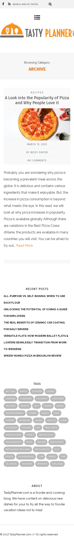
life (38, 427)
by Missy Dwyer (37, 152)
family (45, 413)
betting (10, 391)
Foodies (10, 420)
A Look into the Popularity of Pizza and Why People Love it (37, 100)
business (37, 391)
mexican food (13, 435)
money (30, 435)
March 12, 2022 (37, 144)
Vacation (27, 464)
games (38, 420)
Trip (63, 456)
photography (13, 442)
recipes (41, 442)
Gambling (24, 420)
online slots (46, 435)
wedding (42, 464)
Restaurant (57, 442)
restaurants (42, 449)
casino (50, 391)
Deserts (25, 406)
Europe (33, 413)
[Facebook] (3, 4)
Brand (23, 391)
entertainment (15, 413)
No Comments (37, 160)
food (56, 413)
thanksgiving (26, 456)
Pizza (29, 442)
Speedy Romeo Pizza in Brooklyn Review (32, 355)
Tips (41, 456)
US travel (11, 464)
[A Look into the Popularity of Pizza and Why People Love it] (37, 125)
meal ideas (51, 427)
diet (36, 406)
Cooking (10, 398)
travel (52, 456)
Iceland (26, 427)
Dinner (48, 406)
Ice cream (11, 427)
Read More (24, 245)
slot (57, 449)
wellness (57, 464)
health (51, 420)
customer (58, 398)
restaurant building (18, 449)
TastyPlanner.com (16, 493)
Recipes (37, 92)
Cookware (26, 398)
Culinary (42, 398)
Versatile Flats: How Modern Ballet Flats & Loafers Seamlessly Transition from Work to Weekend (36, 342)
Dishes (60, 406)
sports (9, 456)
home (63, 420)
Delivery (11, 406)
